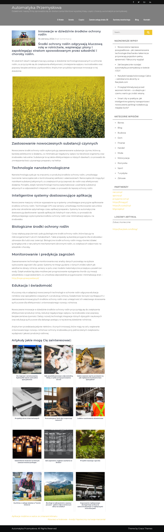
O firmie (60, 20)
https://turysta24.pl (122, 206)
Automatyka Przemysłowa (36, 7)
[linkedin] (149, 2)
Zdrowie (122, 178)
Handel (121, 148)
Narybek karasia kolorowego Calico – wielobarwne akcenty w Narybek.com (133, 79)
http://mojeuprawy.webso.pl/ (25, 278)
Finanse (121, 143)
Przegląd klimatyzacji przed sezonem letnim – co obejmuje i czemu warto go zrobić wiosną (130, 90)
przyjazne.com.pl (121, 199)
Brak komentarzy (63, 39)
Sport (120, 168)
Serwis (71, 20)
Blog (137, 20)
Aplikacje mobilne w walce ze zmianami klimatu (34, 516)
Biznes (121, 123)
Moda (120, 153)
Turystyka (122, 173)
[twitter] (138, 2)
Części (81, 20)
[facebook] (133, 2)
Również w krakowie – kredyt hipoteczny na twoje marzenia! (76, 519)
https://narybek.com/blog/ (125, 229)
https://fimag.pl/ (120, 202)
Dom (120, 138)
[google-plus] (144, 2)
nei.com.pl (117, 192)
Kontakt (147, 20)
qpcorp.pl (117, 195)
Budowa (122, 133)
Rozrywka (122, 163)
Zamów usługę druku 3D (98, 20)
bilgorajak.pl (118, 209)
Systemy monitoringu (121, 20)
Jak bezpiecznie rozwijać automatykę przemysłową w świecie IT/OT (132, 67)
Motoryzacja (123, 158)
